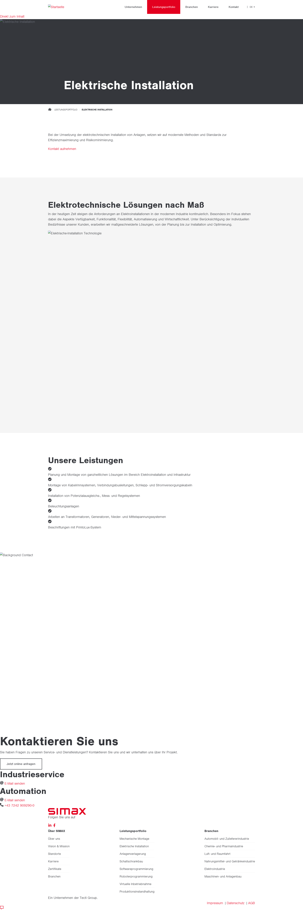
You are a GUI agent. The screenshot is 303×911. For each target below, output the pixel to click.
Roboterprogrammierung (136, 876)
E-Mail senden (15, 783)
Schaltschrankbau (131, 861)
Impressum (215, 903)
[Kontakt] (2, 908)
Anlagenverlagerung (133, 854)
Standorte (54, 854)
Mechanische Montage (134, 839)
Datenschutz (235, 903)
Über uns (54, 839)
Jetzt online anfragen (21, 764)
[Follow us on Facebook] (54, 826)
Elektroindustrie (214, 869)
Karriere (213, 7)
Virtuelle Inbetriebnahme (135, 884)
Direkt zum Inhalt (12, 16)
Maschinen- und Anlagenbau (222, 876)
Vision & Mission (59, 846)
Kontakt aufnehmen (62, 149)
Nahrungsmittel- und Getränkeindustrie (229, 861)
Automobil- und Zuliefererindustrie (226, 839)
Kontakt (234, 7)
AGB (251, 903)
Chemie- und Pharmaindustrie (223, 846)
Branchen (191, 7)
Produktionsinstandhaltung (137, 891)
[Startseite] (61, 7)
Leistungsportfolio (163, 7)
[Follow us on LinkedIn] (50, 826)
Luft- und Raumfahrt (217, 854)
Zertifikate (54, 869)
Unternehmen (133, 7)
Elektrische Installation (97, 109)
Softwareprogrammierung (136, 869)
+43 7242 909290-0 (19, 805)
